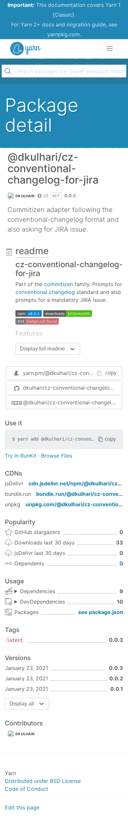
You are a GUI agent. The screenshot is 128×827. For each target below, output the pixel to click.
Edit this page (22, 807)
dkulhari (24, 196)
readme (32, 250)
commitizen (58, 284)
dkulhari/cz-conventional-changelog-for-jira (72, 387)
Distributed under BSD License (43, 781)
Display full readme (42, 348)
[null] (28, 313)
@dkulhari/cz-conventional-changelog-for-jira (72, 402)
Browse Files (56, 455)
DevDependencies (42, 601)
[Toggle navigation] (109, 48)
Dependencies (37, 591)
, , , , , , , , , (39, 602)
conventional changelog (45, 292)
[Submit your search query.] (8, 71)
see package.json (100, 612)
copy (111, 373)
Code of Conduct (26, 789)
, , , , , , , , (34, 591)
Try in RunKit (20, 455)
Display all (22, 703)
